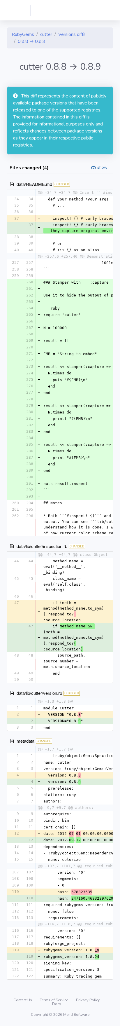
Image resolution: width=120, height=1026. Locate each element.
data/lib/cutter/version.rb (39, 693)
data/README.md (34, 184)
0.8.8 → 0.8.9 (31, 41)
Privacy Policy (88, 1000)
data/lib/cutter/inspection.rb (42, 546)
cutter (46, 34)
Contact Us (23, 1000)
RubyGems (23, 34)
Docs (56, 1003)
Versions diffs (72, 34)
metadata (25, 741)
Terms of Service (54, 1000)
